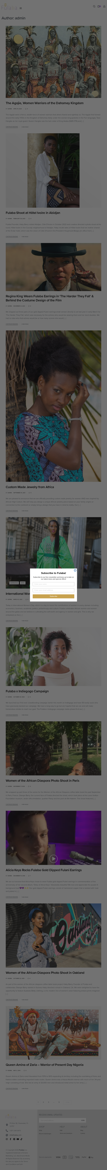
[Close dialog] (75, 570)
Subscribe (53, 596)
